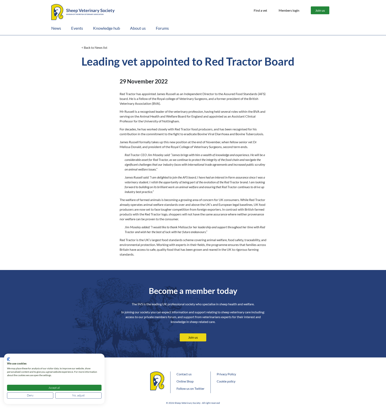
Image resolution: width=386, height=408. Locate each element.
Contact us (184, 374)
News (56, 28)
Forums (162, 28)
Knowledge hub (106, 28)
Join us (320, 10)
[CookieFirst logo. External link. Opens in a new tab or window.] (8, 359)
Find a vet (260, 10)
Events (77, 28)
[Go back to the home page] (83, 11)
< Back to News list (94, 47)
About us (138, 28)
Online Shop (185, 381)
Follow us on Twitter (190, 388)
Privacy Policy (226, 374)
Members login (289, 10)
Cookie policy (226, 381)
